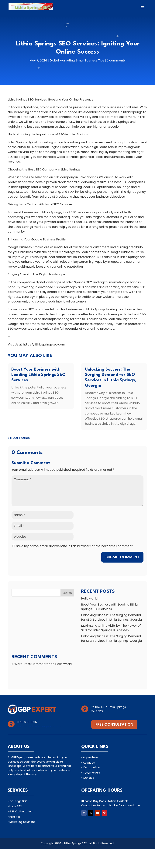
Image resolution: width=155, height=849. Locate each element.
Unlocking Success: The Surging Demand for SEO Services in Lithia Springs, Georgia (111, 617)
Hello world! (89, 598)
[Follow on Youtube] (97, 813)
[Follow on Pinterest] (104, 813)
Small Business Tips (90, 60)
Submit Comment (122, 557)
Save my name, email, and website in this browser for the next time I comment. (74, 546)
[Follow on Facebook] (84, 813)
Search (67, 593)
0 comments (116, 60)
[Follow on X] (90, 813)
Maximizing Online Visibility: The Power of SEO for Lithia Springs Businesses (111, 627)
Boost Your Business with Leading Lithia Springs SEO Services (38, 374)
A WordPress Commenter (31, 664)
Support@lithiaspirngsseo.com (38, 726)
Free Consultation (114, 724)
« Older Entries (19, 438)
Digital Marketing (62, 60)
